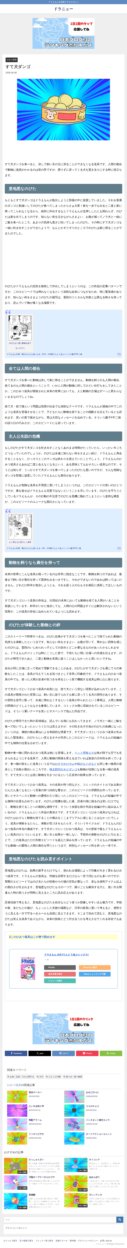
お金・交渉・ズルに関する (22, 1077)
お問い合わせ (106, 1241)
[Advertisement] (63, 261)
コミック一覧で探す (44, 1241)
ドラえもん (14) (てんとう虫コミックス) (66, 954)
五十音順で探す (26, 1241)
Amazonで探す (90, 967)
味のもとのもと (87, 763)
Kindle (51, 967)
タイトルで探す (10, 1241)
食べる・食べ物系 (74, 1077)
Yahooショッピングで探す (94, 974)
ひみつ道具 (12, 60)
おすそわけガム (64, 763)
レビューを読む (55, 981)
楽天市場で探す (55, 974)
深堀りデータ (62, 1241)
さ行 (41, 1077)
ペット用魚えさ (84, 752)
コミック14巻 (54, 1077)
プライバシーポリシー (16, 1228)
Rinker (48, 959)
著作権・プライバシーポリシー (84, 1241)
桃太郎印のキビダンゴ (63, 769)
